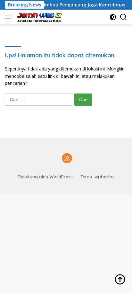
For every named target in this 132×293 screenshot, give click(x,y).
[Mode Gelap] (113, 17)
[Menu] (9, 17)
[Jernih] (39, 17)
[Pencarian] (123, 17)
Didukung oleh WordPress (45, 177)
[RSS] (67, 158)
